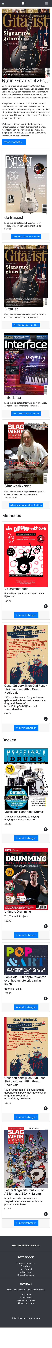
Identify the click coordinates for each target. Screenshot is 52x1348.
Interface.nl (26, 1266)
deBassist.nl (26, 1269)
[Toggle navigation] (46, 3)
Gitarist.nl (26, 1263)
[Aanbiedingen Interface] (26, 361)
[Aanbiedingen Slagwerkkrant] (26, 450)
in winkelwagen (27, 612)
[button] (5, 75)
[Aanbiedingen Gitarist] (26, 272)
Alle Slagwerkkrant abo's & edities (26, 502)
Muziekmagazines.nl (30, 1315)
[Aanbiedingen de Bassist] (26, 181)
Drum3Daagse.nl (26, 1272)
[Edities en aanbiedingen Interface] (26, 43)
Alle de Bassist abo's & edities (26, 233)
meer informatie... (14, 139)
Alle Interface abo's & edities (26, 410)
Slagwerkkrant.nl (26, 1260)
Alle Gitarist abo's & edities (26, 322)
